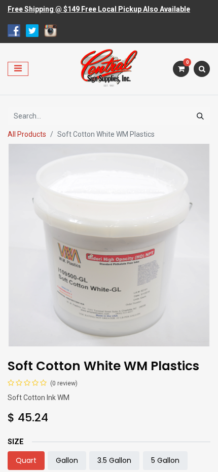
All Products (27, 134)
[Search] (200, 116)
